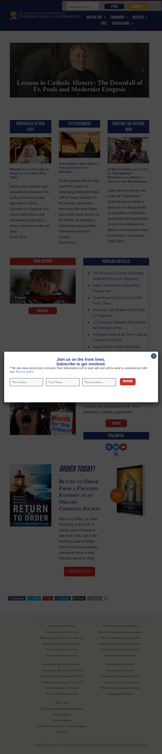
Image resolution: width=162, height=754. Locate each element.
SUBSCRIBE (128, 381)
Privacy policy (25, 371)
